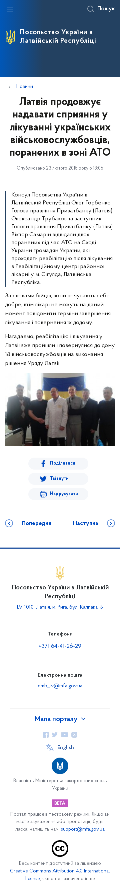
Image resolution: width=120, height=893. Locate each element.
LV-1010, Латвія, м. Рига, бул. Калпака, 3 (60, 607)
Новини (24, 86)
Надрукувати (64, 493)
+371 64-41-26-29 (60, 646)
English (65, 747)
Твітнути (59, 478)
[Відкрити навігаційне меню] (10, 10)
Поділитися (62, 463)
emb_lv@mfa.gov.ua (60, 686)
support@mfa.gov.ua (83, 829)
